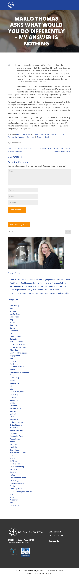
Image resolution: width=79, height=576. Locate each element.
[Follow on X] (58, 535)
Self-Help (13, 461)
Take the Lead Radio (18, 478)
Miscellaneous (15, 408)
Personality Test (16, 436)
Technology (14, 480)
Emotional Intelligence (19, 353)
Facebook (13, 364)
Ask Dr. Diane (15, 314)
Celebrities (14, 331)
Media (12, 403)
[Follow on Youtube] (54, 535)
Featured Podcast (17, 367)
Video (12, 494)
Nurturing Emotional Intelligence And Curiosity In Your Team (34, 290)
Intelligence (14, 383)
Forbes (12, 369)
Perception (14, 428)
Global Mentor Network (19, 372)
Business (13, 325)
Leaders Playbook (17, 391)
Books (12, 322)
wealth (12, 497)
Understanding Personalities (21, 491)
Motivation (14, 411)
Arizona (13, 311)
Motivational (15, 414)
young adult (14, 505)
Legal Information (51, 571)
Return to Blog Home (19, 224)
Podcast (13, 441)
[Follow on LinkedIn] (62, 535)
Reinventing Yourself (18, 453)
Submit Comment (17, 210)
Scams (12, 458)
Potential (13, 444)
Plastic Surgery (16, 439)
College (13, 333)
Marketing (14, 400)
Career (12, 328)
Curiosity (13, 339)
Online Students (16, 425)
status (12, 475)
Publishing (14, 447)
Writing (13, 502)
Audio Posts (14, 317)
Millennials (14, 405)
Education (14, 350)
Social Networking (17, 466)
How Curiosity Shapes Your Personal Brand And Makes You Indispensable (39, 293)
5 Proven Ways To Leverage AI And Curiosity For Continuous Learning (38, 286)
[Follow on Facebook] (50, 535)
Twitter (13, 486)
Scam (12, 455)
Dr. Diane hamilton (17, 344)
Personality (14, 433)
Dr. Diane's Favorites (18, 347)
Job (11, 386)
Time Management (17, 483)
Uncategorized (16, 489)
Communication (16, 336)
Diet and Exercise (17, 342)
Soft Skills (14, 469)
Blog (11, 319)
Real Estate (14, 450)
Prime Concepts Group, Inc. (43, 573)
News (12, 417)
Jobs (11, 389)
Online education (16, 422)
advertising (14, 306)
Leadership (14, 394)
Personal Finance (16, 430)
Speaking (13, 472)
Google (12, 375)
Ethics (12, 358)
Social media (15, 464)
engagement (15, 355)
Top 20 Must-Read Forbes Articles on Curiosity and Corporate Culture (38, 283)
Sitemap (60, 571)
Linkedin (13, 397)
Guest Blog (14, 378)
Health (12, 380)
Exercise (13, 361)
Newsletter (14, 419)
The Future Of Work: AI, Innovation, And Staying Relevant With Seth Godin (40, 279)
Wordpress (14, 500)
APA (11, 308)
